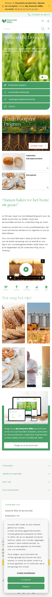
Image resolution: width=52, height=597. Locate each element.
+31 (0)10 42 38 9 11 (41, 14)
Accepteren (26, 580)
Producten (10, 340)
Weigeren (26, 586)
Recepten (9, 384)
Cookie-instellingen (26, 573)
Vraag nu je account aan (26, 445)
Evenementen (37, 383)
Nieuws (33, 340)
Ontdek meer (36, 146)
